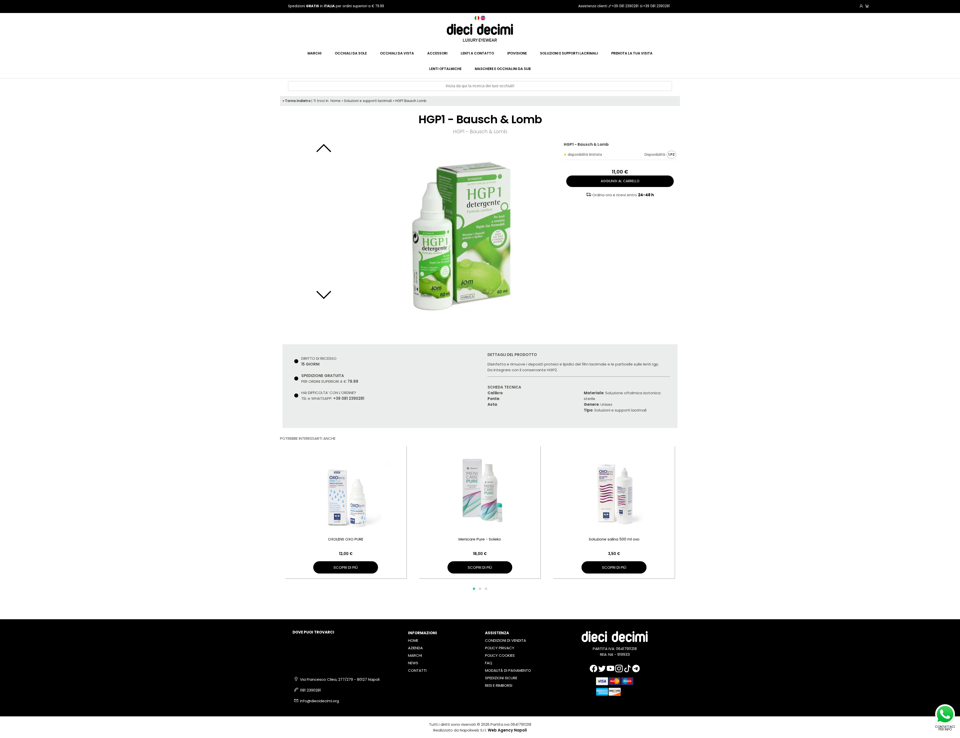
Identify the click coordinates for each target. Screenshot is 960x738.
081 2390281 (310, 690)
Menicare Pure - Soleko (345, 539)
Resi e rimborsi (498, 685)
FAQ (488, 663)
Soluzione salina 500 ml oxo (480, 539)
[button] (474, 588)
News (413, 663)
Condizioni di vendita (505, 640)
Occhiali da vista (397, 53)
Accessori (437, 53)
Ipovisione (517, 53)
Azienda (415, 647)
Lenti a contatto (477, 53)
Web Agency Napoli (507, 730)
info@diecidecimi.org (319, 701)
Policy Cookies (500, 655)
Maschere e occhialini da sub (503, 68)
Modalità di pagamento (508, 670)
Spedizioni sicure (501, 677)
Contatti (417, 670)
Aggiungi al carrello (620, 181)
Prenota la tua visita (631, 53)
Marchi (315, 53)
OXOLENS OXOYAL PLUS (614, 539)
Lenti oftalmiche (445, 68)
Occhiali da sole (351, 53)
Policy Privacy (499, 647)
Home (335, 100)
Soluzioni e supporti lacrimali (569, 53)
